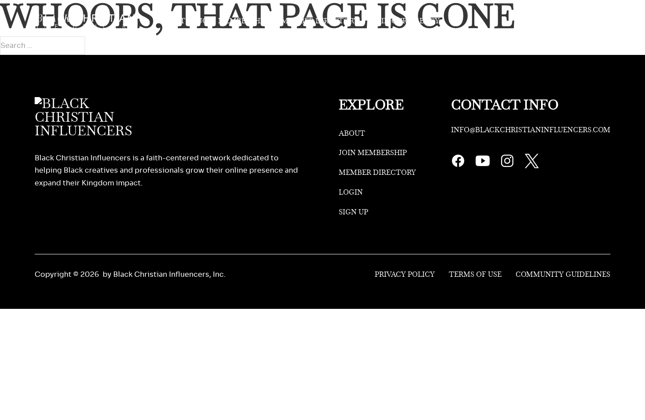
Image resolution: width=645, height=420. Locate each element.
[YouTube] (483, 165)
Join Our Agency (406, 21)
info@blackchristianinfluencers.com (530, 130)
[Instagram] (507, 165)
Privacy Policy (405, 274)
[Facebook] (458, 165)
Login (555, 21)
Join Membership (233, 21)
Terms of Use (475, 274)
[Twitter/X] (532, 165)
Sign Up (595, 21)
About (172, 21)
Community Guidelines (563, 274)
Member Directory (319, 21)
